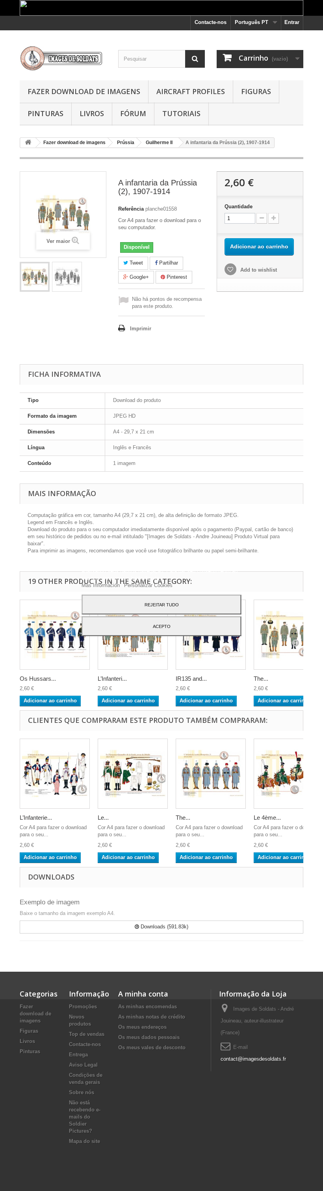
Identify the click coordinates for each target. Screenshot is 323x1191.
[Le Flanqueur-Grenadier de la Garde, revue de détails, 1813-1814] (133, 774)
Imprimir (140, 329)
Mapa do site (84, 1141)
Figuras (256, 91)
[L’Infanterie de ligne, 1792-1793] (55, 774)
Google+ (138, 277)
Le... (103, 817)
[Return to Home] (27, 143)
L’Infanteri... (112, 678)
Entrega (78, 1055)
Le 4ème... (267, 817)
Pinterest (176, 277)
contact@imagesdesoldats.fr (253, 1059)
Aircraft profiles (190, 91)
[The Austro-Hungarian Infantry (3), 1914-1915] (211, 774)
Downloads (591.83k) (163, 927)
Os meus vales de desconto (152, 1047)
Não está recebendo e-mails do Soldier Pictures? (84, 1117)
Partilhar (168, 263)
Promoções (83, 1006)
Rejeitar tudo (162, 604)
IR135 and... (191, 678)
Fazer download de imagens (84, 91)
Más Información (101, 585)
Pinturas (45, 113)
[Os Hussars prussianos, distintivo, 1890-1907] (55, 635)
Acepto (162, 626)
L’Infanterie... (36, 817)
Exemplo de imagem (50, 902)
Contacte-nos (210, 22)
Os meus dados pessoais (149, 1037)
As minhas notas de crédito (151, 1017)
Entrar (291, 22)
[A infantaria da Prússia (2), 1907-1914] (34, 276)
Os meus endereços (142, 1027)
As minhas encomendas (147, 1006)
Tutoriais (181, 113)
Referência (131, 209)
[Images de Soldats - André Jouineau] (63, 58)
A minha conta (143, 993)
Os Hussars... (38, 678)
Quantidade (238, 206)
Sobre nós (81, 1092)
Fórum (133, 113)
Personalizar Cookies (148, 585)
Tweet (135, 263)
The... (261, 678)
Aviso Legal (83, 1065)
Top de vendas (86, 1034)
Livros (92, 113)
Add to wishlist (258, 270)
